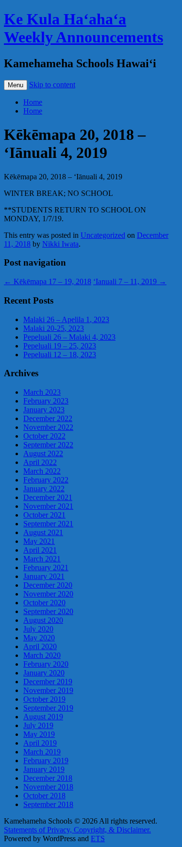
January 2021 (44, 576)
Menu (15, 85)
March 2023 (42, 392)
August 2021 (43, 532)
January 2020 (44, 673)
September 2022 (48, 445)
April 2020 (40, 646)
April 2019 (40, 743)
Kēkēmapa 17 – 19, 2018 (47, 281)
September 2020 (48, 611)
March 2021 (42, 559)
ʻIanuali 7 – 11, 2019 (129, 281)
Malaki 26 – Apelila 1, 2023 (66, 319)
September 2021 (48, 524)
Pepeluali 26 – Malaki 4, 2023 (69, 337)
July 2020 (38, 629)
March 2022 (42, 471)
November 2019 (48, 690)
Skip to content (52, 84)
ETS (98, 838)
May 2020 (39, 638)
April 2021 (40, 550)
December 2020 (47, 585)
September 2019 (48, 708)
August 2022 (43, 453)
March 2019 (42, 752)
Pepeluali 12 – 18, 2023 (59, 354)
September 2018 (48, 804)
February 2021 (45, 567)
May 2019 (39, 734)
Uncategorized (103, 235)
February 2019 (45, 760)
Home (32, 102)
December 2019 (47, 681)
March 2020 (42, 655)
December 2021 (47, 497)
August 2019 (43, 716)
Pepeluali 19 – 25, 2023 (59, 346)
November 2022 (48, 427)
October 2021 (44, 515)
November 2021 (48, 506)
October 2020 (44, 602)
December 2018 (47, 778)
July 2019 (38, 725)
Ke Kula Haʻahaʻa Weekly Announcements (83, 28)
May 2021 (39, 541)
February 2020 (45, 664)
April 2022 (40, 462)
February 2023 (45, 401)
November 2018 (48, 787)
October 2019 (44, 699)
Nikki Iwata (60, 244)
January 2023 (44, 409)
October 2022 (44, 436)
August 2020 (43, 620)
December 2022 (47, 418)
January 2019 (44, 769)
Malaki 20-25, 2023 (53, 328)
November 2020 (48, 594)
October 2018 (44, 795)
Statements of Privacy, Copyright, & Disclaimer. (77, 830)
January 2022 (44, 488)
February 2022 (45, 480)
